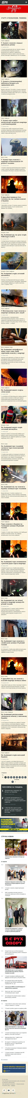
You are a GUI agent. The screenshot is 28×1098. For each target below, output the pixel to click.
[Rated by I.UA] (17, 1093)
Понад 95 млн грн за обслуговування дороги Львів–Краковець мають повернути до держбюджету (16, 952)
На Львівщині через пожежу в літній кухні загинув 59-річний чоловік (13, 643)
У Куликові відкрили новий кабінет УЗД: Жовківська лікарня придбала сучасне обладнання (15, 883)
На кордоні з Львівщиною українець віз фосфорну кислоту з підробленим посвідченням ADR (15, 1043)
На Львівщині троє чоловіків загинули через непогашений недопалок (12, 448)
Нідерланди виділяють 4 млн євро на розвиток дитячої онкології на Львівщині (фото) (15, 1028)
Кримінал (7, 347)
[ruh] (14, 947)
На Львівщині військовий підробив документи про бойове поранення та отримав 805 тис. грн (14, 982)
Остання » (15, 780)
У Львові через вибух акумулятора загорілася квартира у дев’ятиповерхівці (14, 122)
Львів (2, 40)
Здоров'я (6, 804)
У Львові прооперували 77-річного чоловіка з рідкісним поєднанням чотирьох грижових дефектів (14, 930)
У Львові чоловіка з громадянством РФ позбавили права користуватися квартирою (14, 1054)
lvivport (13, 1085)
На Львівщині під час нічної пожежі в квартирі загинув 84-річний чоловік (12, 602)
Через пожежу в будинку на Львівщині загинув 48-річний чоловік (12, 525)
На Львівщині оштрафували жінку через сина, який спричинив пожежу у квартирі (12, 351)
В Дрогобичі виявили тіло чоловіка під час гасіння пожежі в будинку (13, 199)
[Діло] (4, 2)
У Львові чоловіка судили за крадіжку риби (16, 1008)
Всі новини (4, 1059)
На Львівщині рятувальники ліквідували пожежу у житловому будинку (14, 716)
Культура (6, 814)
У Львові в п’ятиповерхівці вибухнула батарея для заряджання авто (11, 83)
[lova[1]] (14, 1072)
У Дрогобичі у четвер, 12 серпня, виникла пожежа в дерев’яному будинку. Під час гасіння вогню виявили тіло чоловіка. (14, 207)
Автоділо (3, 232)
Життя (2, 157)
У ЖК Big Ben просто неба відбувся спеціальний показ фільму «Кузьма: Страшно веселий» (14, 971)
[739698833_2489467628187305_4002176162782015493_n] (14, 12)
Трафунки (6, 40)
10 (22, 777)
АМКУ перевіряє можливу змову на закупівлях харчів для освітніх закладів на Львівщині (15, 894)
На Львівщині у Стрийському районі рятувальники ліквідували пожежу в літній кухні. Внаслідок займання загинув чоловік (13, 651)
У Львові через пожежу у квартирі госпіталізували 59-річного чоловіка (12, 161)
